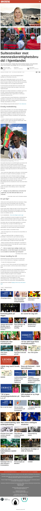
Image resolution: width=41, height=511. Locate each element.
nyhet (2, 287)
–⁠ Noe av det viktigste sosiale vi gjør (16, 215)
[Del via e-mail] (39, 72)
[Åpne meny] (39, 1)
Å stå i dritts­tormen (22, 103)
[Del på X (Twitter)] (38, 72)
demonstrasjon (8, 287)
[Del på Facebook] (36, 72)
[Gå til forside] (5, 1)
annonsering (35, 471)
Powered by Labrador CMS (20, 509)
